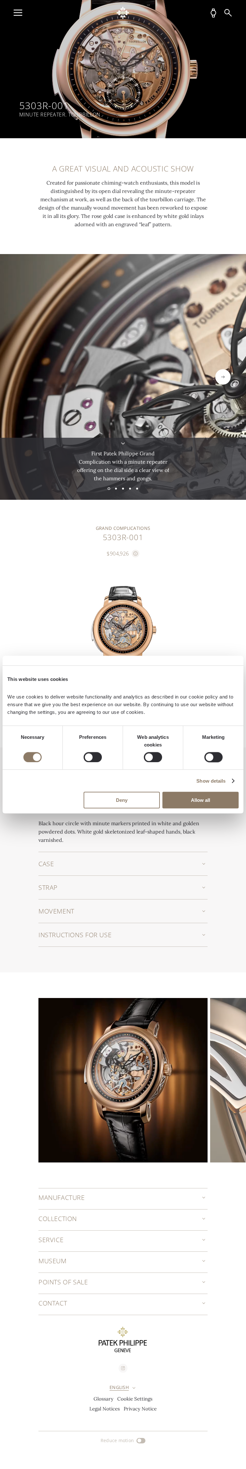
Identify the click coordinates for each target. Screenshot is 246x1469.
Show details (211, 780)
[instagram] (123, 1368)
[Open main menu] (18, 12)
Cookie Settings (134, 1399)
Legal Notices (104, 1409)
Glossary (103, 1399)
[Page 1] (109, 488)
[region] (123, 69)
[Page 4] (130, 489)
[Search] (228, 12)
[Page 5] (137, 489)
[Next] (223, 377)
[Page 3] (123, 489)
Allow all (200, 800)
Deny (121, 800)
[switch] (93, 757)
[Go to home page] (123, 12)
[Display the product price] (135, 553)
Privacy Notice (140, 1409)
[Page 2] (116, 489)
